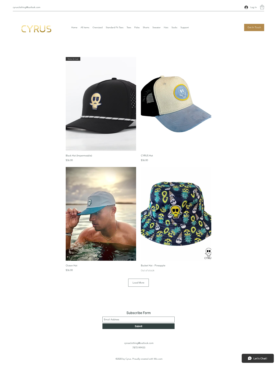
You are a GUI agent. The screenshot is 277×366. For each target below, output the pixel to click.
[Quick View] (176, 104)
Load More (138, 282)
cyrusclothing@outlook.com (26, 7)
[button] (262, 7)
